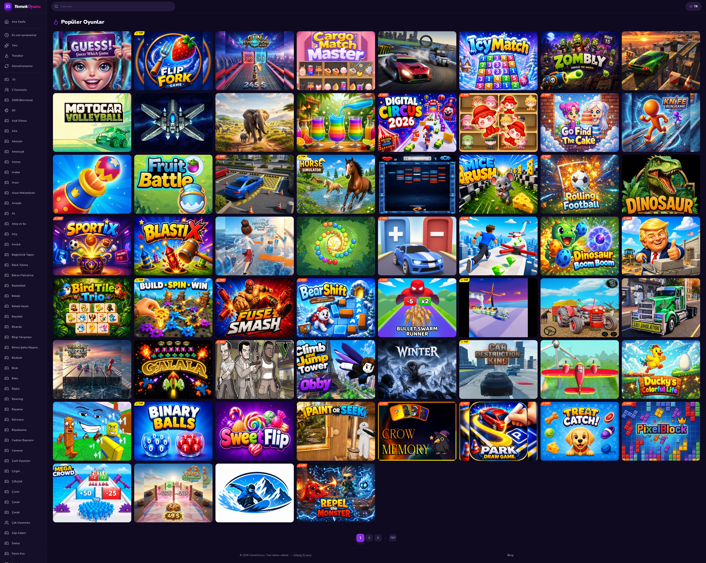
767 (393, 538)
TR (696, 6)
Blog (510, 555)
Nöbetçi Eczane (302, 555)
